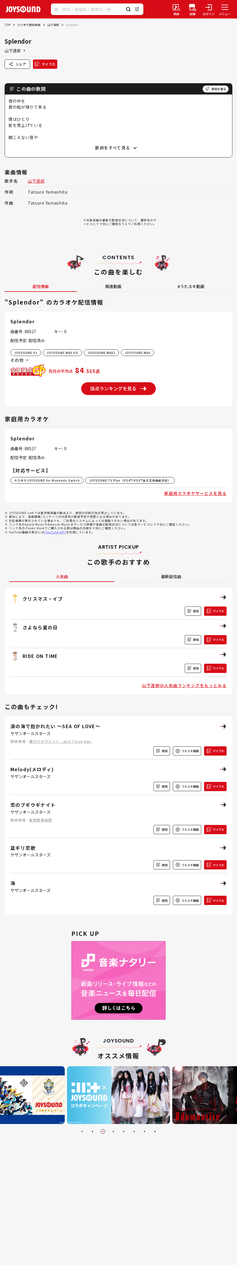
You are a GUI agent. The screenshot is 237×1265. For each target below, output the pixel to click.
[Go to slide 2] (92, 1131)
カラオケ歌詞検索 (28, 25)
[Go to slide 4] (113, 1131)
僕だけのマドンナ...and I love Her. (60, 741)
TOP (7, 25)
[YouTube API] (55, 532)
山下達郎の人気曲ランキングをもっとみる (184, 685)
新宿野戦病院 (40, 819)
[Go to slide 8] (154, 1131)
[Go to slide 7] (144, 1131)
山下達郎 (53, 25)
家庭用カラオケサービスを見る (195, 493)
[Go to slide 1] (82, 1131)
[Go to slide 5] (123, 1131)
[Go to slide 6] (134, 1131)
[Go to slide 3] (102, 1131)
